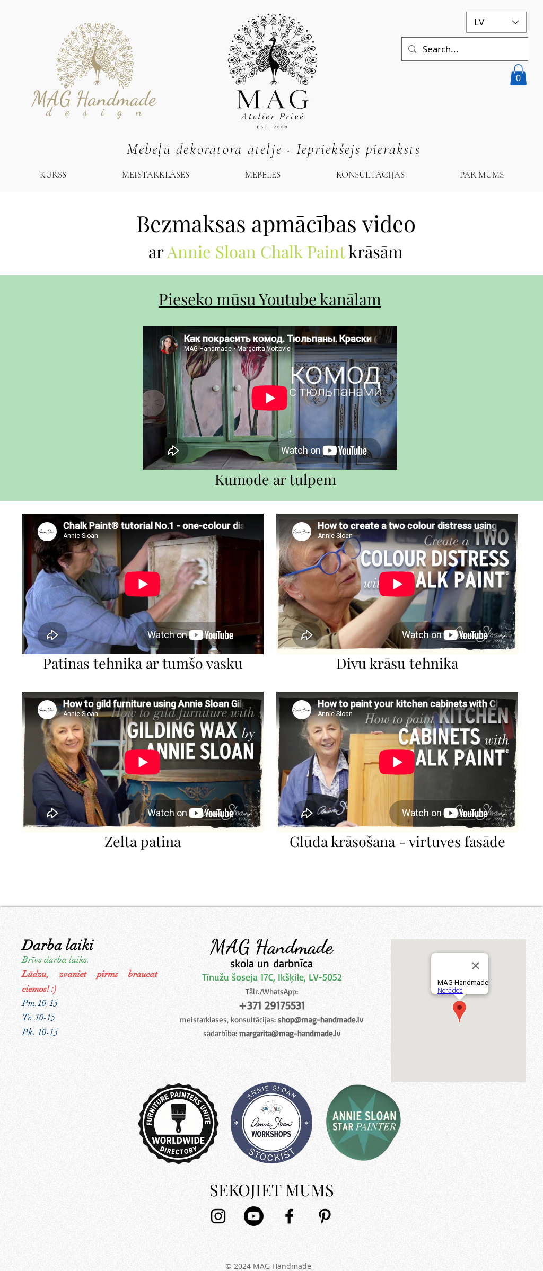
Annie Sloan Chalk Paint (256, 251)
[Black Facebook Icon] (289, 1216)
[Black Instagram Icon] (218, 1216)
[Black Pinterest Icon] (325, 1216)
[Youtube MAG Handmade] (254, 1216)
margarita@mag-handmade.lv (289, 1033)
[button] (518, 74)
